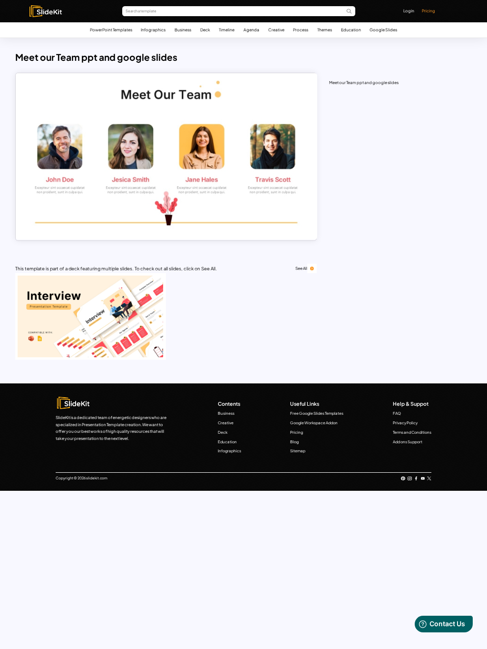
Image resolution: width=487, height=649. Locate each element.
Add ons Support (407, 441)
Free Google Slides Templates (316, 413)
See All (301, 268)
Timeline (226, 29)
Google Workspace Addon (314, 422)
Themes (324, 29)
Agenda (251, 29)
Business (183, 29)
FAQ (397, 413)
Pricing (428, 10)
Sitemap (297, 451)
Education (351, 29)
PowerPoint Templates (111, 29)
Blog (294, 441)
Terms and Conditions (412, 432)
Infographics (153, 29)
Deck (205, 29)
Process (300, 29)
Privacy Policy (405, 422)
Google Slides (383, 29)
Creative (276, 29)
